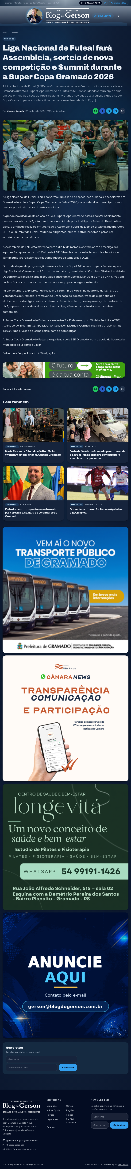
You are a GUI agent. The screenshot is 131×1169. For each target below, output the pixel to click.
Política (50, 1114)
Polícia (69, 1114)
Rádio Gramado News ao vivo (21, 1149)
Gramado (15, 32)
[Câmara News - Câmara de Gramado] (65, 718)
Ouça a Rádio (92, 3)
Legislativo (52, 1119)
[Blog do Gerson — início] (58, 16)
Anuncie (51, 1127)
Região (70, 1110)
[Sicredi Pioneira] (64, 370)
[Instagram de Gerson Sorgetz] (105, 3)
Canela (69, 1105)
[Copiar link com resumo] (122, 111)
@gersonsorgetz (15, 1144)
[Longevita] (65, 847)
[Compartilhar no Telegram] (109, 111)
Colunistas (104, 16)
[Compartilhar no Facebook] (102, 111)
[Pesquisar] (118, 16)
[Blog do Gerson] (21, 1106)
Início (5, 32)
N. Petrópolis (53, 1110)
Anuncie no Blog (118, 3)
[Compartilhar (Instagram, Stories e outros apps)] (116, 111)
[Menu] (125, 16)
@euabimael (123, 1164)
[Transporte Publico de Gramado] (65, 590)
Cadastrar (68, 1067)
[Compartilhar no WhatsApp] (95, 111)
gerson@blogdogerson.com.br (22, 1140)
